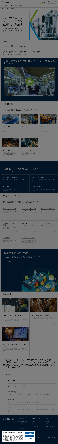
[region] (18, 436)
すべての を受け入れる (30, 433)
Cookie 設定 (30, 438)
